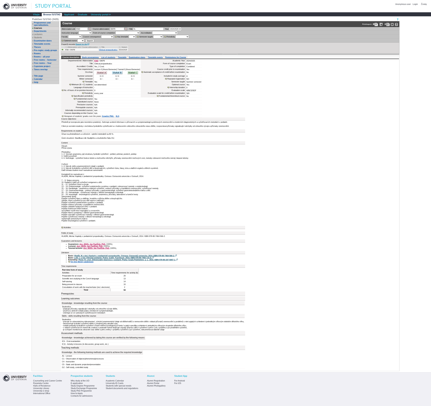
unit (68, 29)
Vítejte (36, 14)
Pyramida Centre (41, 383)
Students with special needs (118, 386)
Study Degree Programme (83, 386)
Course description (70, 57)
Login (415, 4)
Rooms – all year (42, 57)
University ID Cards (114, 383)
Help (36, 82)
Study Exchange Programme (84, 388)
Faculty (65, 37)
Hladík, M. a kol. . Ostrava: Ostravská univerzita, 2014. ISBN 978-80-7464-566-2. (124, 256)
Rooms (37, 53)
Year (167, 29)
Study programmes (90, 57)
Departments (40, 31)
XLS (117, 116)
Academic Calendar (115, 381)
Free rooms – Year (43, 63)
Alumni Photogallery (156, 386)
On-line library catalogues (82, 262)
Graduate (82, 14)
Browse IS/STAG (51, 14)
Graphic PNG (108, 116)
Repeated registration (176, 79)
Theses (37, 47)
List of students (108, 57)
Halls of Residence (42, 386)
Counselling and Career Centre (47, 381)
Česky (424, 4)
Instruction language (70, 33)
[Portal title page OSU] (56, 6)
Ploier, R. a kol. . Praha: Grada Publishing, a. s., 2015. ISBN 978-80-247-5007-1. (127, 260)
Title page (38, 76)
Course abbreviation (101, 29)
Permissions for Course (175, 57)
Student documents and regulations (122, 388)
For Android (179, 381)
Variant (124, 47)
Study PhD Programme (81, 391)
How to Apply (77, 393)
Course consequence (92, 37)
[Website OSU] (17, 6)
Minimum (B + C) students (82, 84)
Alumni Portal (153, 383)
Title (130, 29)
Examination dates (43, 41)
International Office (41, 393)
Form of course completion (104, 33)
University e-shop (41, 391)
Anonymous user (403, 4)
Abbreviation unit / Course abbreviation (83, 47)
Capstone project (42, 66)
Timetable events (42, 44)
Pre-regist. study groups (45, 50)
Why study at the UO (80, 381)
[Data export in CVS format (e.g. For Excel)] (387, 24)
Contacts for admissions (82, 396)
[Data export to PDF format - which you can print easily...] (375, 24)
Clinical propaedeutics (108, 50)
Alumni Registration (156, 381)
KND (96, 61)
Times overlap (40, 69)
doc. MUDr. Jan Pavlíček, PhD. (92, 244)
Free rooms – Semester (45, 60)
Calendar (38, 79)
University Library (41, 388)
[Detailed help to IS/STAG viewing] (396, 24)
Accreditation (146, 33)
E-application (77, 383)
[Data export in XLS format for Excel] (381, 24)
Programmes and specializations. (42, 24)
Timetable (122, 57)
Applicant (69, 14)
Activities (67, 227)
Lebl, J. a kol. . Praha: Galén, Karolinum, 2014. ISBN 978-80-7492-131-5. (113, 258)
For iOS (177, 383)
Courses (38, 28)
